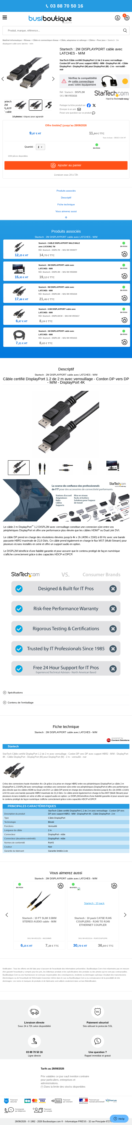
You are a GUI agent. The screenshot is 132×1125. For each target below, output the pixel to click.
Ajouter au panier (69, 165)
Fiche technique (66, 204)
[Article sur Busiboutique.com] (79, 109)
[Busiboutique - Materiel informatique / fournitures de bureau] (50, 19)
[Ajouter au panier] (124, 253)
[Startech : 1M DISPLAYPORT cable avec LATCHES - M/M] (19, 334)
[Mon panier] (126, 17)
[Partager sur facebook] (89, 105)
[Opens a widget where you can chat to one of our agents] (119, 1119)
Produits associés (66, 190)
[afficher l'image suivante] (125, 424)
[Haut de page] (66, 217)
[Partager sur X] (94, 105)
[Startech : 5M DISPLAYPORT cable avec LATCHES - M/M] (19, 290)
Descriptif (66, 197)
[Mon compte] (117, 17)
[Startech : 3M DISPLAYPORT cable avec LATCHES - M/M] (19, 269)
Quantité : (29, 147)
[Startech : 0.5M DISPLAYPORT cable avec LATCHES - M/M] (19, 312)
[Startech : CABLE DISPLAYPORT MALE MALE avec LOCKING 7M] (19, 247)
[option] (28, 73)
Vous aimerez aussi (66, 211)
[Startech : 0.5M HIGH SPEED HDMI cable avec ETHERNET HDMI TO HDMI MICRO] (95, 900)
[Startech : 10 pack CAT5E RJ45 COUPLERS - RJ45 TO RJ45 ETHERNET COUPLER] (41, 900)
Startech (68, 92)
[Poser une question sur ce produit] (93, 112)
